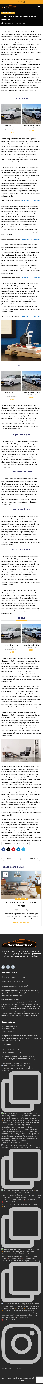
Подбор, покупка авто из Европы (13, 977)
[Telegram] (8, 967)
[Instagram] (3, 967)
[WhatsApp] (13, 967)
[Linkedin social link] (18, 849)
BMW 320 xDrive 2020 (32, 125)
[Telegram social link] (24, 2)
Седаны (15, 130)
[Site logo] (9, 7)
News (18, 844)
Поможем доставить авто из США (14, 981)
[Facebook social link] (4, 849)
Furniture (7, 844)
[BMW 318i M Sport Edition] (11, 114)
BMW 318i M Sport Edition (11, 126)
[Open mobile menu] (39, 7)
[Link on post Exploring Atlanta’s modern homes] (22, 885)
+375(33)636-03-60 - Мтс (11, 1052)
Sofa (26, 844)
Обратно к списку (21, 859)
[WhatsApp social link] (21, 2)
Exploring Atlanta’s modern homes (21, 904)
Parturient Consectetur (31, 200)
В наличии (8, 130)
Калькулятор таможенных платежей (15, 986)
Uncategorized (8, 13)
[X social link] (8, 849)
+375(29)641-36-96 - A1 (11, 1050)
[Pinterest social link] (14, 849)
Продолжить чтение (21, 922)
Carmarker (7, 23)
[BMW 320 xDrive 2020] (32, 114)
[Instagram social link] (18, 2)
